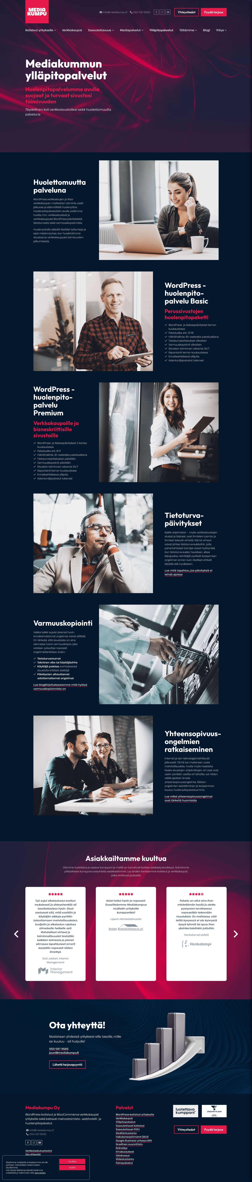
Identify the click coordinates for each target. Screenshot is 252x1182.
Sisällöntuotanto (126, 1133)
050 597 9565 (141, 12)
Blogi (206, 30)
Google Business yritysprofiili (134, 1140)
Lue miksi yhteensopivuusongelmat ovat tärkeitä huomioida (188, 798)
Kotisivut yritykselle (39, 30)
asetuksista (40, 1173)
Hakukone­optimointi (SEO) (132, 1136)
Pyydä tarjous (213, 12)
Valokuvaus (123, 1155)
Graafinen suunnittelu (129, 1144)
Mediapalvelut (130, 30)
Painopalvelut (124, 1163)
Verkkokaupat (72, 30)
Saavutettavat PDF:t (128, 1129)
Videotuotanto (125, 1159)
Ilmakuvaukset (125, 1151)
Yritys (220, 30)
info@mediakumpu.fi (115, 12)
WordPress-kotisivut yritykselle (135, 1114)
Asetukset (72, 1173)
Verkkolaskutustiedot (38, 1150)
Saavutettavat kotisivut (130, 1125)
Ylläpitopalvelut (161, 30)
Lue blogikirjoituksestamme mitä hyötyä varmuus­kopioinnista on (60, 686)
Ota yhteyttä (33, 1154)
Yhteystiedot (186, 12)
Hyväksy (72, 1161)
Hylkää (72, 1167)
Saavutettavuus (99, 30)
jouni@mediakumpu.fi (64, 1052)
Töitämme (186, 30)
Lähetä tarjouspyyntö (67, 1064)
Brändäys (121, 1148)
